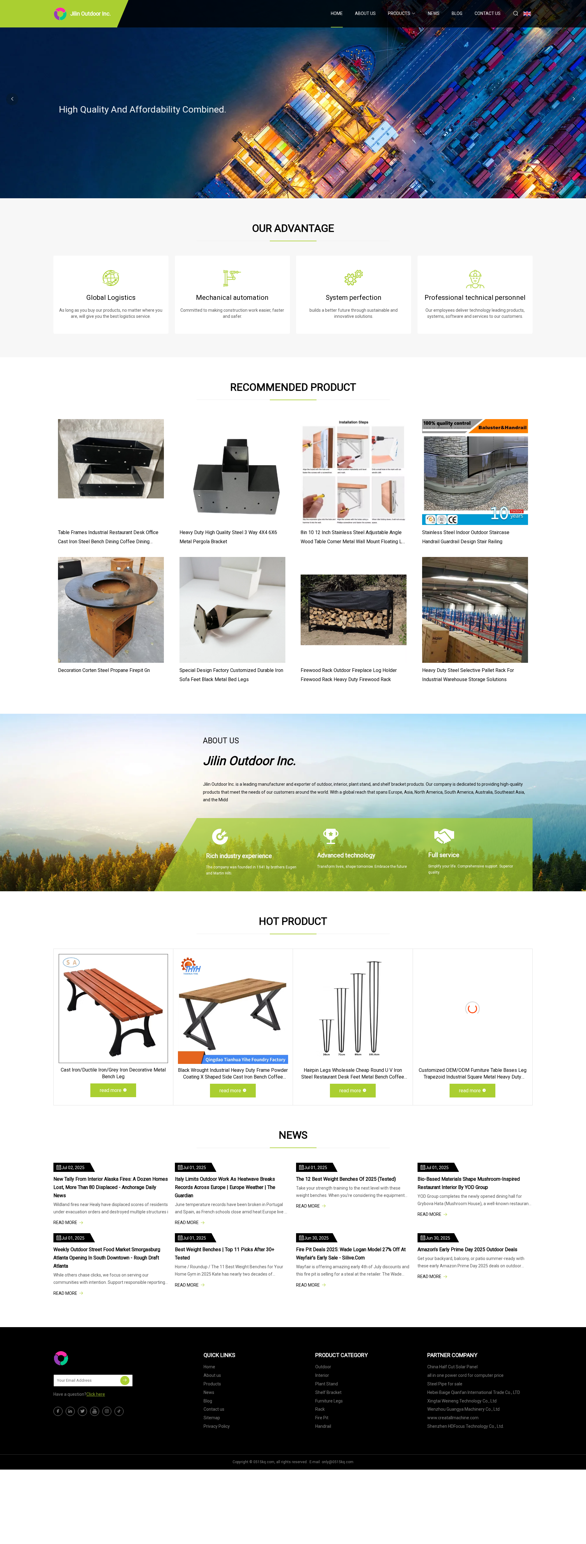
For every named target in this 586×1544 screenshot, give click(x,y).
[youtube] (94, 1411)
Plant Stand (326, 1383)
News (434, 13)
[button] (574, 99)
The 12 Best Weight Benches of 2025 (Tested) (346, 1179)
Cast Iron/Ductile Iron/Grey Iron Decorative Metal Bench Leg (113, 1073)
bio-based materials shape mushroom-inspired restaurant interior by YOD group (469, 1183)
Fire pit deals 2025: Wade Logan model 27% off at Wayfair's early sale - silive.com (351, 1254)
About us (365, 13)
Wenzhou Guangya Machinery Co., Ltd (463, 1409)
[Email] (124, 1380)
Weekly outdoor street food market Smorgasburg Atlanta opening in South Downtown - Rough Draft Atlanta (106, 1258)
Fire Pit (321, 1417)
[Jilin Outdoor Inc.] (83, 1358)
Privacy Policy (217, 1426)
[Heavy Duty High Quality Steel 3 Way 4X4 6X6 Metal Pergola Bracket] (232, 472)
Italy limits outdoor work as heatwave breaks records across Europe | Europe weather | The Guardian (225, 1187)
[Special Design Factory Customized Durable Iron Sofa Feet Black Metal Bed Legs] (232, 610)
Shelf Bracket (328, 1392)
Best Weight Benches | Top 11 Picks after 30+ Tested (224, 1254)
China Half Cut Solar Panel (452, 1366)
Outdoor (323, 1366)
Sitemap (212, 1417)
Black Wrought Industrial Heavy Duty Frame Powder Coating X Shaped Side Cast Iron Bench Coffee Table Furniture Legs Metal (233, 1074)
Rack (320, 1409)
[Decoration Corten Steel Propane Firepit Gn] (111, 610)
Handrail (323, 1426)
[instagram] (106, 1411)
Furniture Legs (329, 1401)
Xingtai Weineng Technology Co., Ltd (462, 1401)
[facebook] (58, 1411)
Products (399, 13)
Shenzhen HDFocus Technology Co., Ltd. (465, 1426)
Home (337, 13)
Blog (457, 13)
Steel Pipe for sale (444, 1383)
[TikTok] (119, 1411)
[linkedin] (70, 1411)
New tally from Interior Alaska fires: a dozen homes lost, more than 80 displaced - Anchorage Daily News (110, 1187)
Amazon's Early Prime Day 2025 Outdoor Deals (468, 1249)
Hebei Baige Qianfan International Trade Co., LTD (473, 1392)
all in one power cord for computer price (465, 1375)
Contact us (488, 13)
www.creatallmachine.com (453, 1417)
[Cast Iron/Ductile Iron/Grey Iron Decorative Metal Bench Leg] (113, 1008)
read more (110, 1090)
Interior (322, 1375)
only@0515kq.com (337, 1462)
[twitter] (82, 1411)
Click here (95, 1394)
